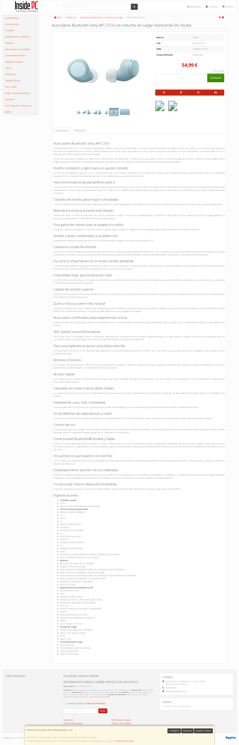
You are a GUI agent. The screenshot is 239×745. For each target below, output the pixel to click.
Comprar (215, 78)
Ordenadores (11, 17)
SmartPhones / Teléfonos (17, 36)
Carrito (228, 6)
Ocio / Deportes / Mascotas (18, 105)
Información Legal (121, 719)
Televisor (9, 42)
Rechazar (187, 730)
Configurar (174, 730)
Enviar (103, 710)
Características (61, 130)
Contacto (212, 6)
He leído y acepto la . (86, 703)
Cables (8, 68)
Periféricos (10, 74)
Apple (8, 111)
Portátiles (9, 30)
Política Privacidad (72, 723)
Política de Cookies (125, 740)
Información (80, 130)
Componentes (12, 24)
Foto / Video (11, 86)
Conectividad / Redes (15, 55)
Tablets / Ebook (12, 80)
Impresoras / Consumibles (17, 49)
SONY (196, 37)
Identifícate (195, 6)
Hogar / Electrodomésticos (17, 93)
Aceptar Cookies (203, 730)
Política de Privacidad (102, 697)
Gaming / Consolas (14, 61)
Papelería (9, 99)
